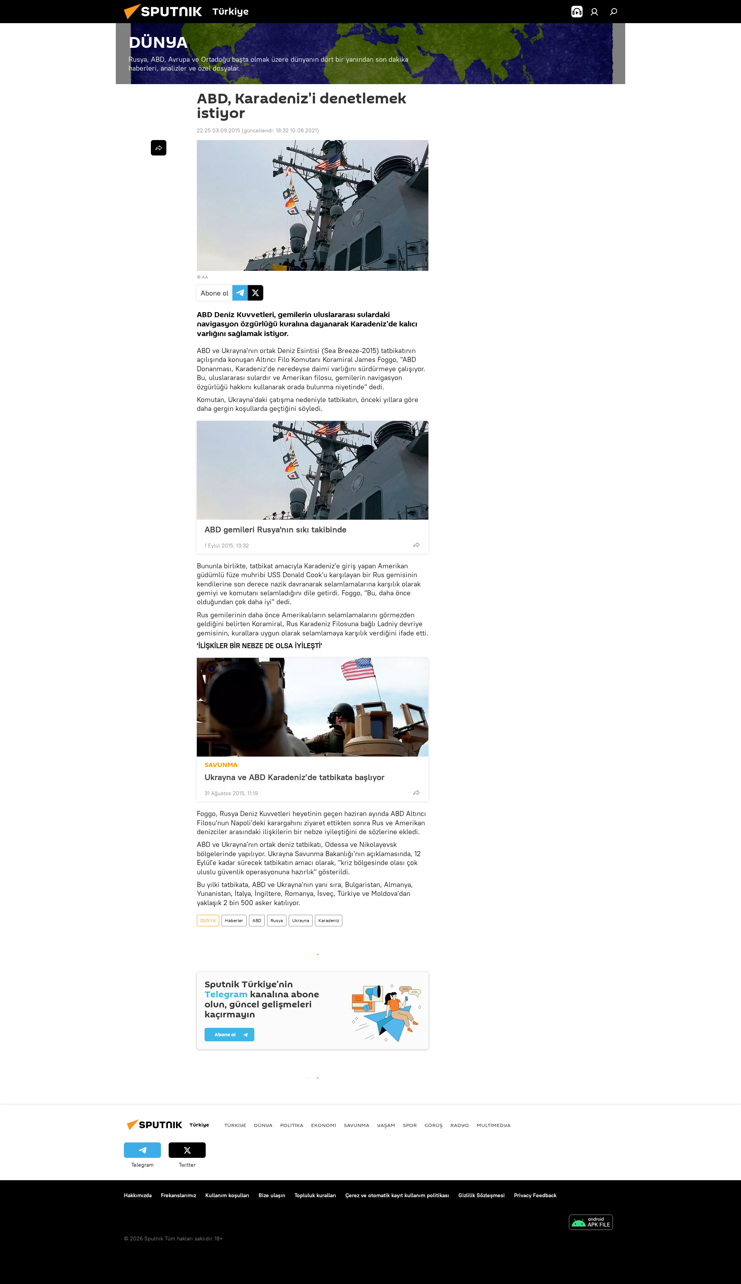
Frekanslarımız (178, 1195)
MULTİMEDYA (494, 1125)
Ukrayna (300, 920)
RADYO (459, 1125)
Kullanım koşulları (227, 1195)
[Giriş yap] (594, 11)
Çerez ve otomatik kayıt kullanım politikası (397, 1195)
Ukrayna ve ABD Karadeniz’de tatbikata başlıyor (294, 777)
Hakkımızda (138, 1195)
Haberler (234, 920)
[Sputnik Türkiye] (166, 21)
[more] (416, 544)
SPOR (410, 1125)
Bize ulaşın (272, 1195)
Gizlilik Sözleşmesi (481, 1195)
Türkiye (235, 1125)
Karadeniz (328, 920)
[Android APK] (591, 1223)
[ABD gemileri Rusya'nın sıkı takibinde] (312, 470)
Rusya (277, 920)
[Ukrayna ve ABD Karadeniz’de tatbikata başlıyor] (312, 707)
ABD (256, 920)
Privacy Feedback (535, 1195)
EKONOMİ (323, 1125)
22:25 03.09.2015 (218, 130)
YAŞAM (386, 1125)
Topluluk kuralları (315, 1195)
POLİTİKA (291, 1125)
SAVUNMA (221, 765)
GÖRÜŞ (434, 1125)
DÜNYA (208, 920)
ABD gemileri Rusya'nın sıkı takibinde (276, 529)
